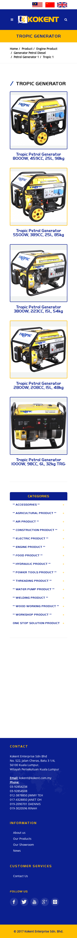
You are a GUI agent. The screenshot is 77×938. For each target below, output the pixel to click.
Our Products (22, 839)
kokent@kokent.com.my (35, 778)
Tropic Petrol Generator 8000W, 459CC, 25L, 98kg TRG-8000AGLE (38, 158)
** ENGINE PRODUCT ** (29, 546)
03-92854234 (18, 787)
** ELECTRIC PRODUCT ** (30, 538)
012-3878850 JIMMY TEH (26, 795)
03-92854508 (18, 791)
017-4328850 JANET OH (25, 800)
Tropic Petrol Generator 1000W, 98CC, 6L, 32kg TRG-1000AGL (38, 464)
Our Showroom (23, 845)
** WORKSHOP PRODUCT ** (32, 614)
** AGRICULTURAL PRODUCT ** (34, 513)
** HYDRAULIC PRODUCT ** (32, 563)
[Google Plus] (45, 902)
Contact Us (20, 876)
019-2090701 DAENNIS (25, 804)
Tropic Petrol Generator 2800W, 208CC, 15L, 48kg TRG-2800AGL (39, 387)
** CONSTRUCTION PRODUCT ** (35, 530)
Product (27, 49)
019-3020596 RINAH (23, 808)
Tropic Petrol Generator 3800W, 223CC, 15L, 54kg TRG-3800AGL (38, 311)
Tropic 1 (48, 57)
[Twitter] (24, 902)
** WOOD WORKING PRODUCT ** (36, 606)
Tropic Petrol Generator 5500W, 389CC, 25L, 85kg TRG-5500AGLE (38, 235)
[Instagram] (55, 902)
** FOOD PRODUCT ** (28, 555)
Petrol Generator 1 (26, 57)
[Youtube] (34, 902)
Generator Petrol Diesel (30, 53)
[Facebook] (14, 902)
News (17, 851)
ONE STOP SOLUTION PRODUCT (36, 623)
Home (14, 49)
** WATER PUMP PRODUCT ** (33, 589)
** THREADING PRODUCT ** (32, 580)
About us (19, 833)
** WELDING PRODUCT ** (30, 597)
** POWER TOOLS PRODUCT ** (34, 572)
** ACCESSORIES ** (26, 504)
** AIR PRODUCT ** (26, 521)
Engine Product (46, 49)
